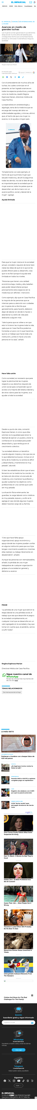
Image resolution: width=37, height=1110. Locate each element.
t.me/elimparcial (18, 1068)
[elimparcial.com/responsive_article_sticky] (36, 1098)
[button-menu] (2, 2)
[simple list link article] (18, 744)
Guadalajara (28, 6)
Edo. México (19, 6)
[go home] (18, 1093)
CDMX (11, 6)
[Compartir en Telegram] (15, 77)
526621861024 (18, 1041)
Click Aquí (18, 1050)
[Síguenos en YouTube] (18, 1081)
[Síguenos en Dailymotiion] (32, 1081)
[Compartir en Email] (19, 77)
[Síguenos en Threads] (28, 1081)
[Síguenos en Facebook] (5, 1081)
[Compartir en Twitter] (11, 77)
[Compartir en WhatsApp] (3, 77)
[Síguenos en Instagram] (14, 1081)
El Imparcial (6, 21)
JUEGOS (4, 6)
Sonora (15, 21)
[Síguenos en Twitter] (9, 1081)
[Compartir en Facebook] (7, 77)
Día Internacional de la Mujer (12, 692)
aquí (16, 680)
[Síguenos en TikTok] (23, 1081)
